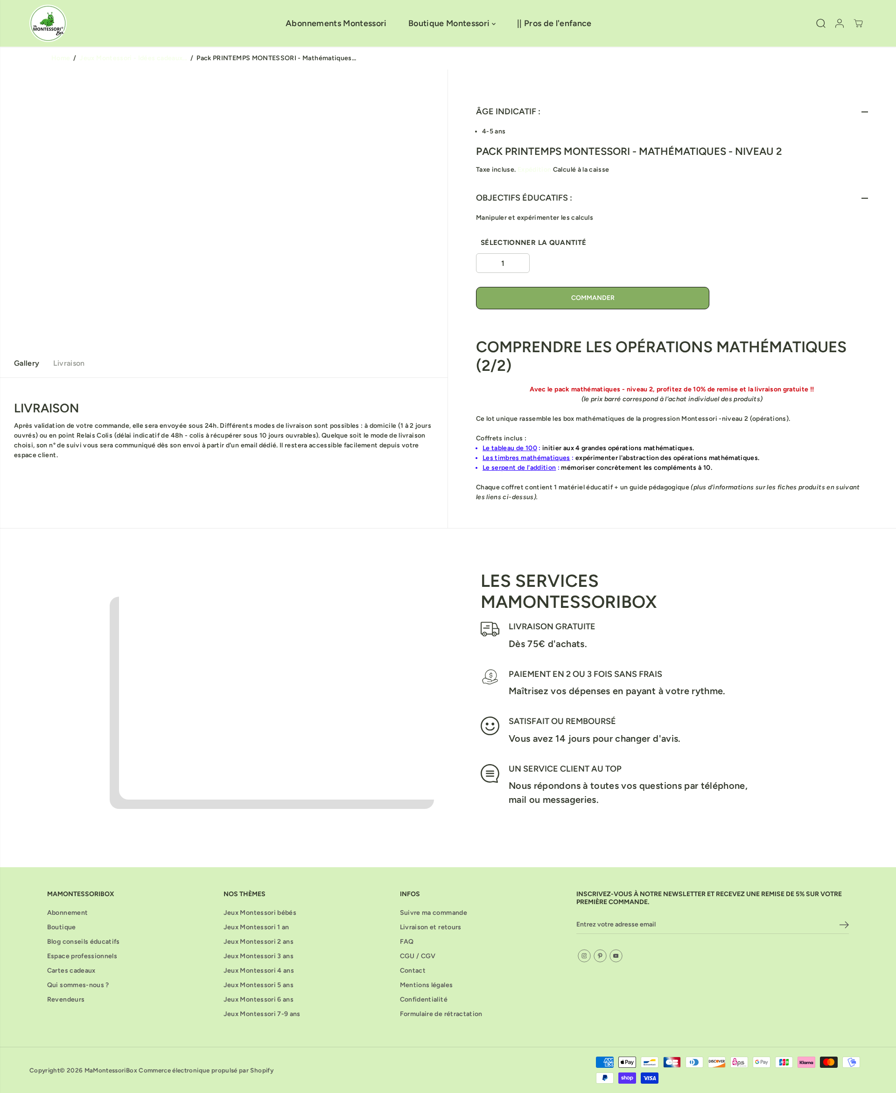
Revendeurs (66, 999)
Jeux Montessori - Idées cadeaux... (133, 58)
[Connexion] (839, 23)
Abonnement (67, 913)
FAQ (407, 942)
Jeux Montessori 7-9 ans (262, 1014)
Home (60, 58)
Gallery (26, 363)
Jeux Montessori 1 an (256, 927)
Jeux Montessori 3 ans (259, 956)
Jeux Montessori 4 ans (259, 971)
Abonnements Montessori (336, 23)
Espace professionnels (82, 956)
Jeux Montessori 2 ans (259, 942)
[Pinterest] (600, 956)
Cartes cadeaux (71, 971)
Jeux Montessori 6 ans (259, 999)
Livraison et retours (431, 927)
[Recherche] (820, 23)
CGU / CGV (418, 956)
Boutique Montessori (450, 23)
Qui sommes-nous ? (78, 985)
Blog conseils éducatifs (83, 942)
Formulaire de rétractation (441, 1014)
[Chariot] (858, 23)
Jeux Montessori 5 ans (259, 985)
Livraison (68, 363)
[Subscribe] (844, 926)
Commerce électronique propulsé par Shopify (206, 1070)
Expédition (535, 170)
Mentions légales (426, 985)
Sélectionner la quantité (533, 242)
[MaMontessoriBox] (48, 23)
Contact (413, 971)
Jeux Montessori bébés (260, 913)
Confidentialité (424, 999)
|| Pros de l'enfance (554, 23)
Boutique (61, 927)
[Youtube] (616, 956)
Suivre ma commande (433, 913)
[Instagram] (584, 956)
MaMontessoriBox (110, 1070)
